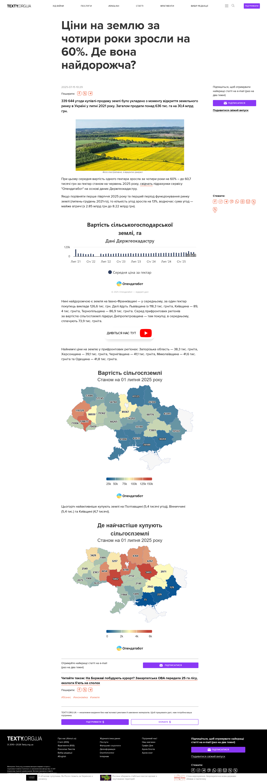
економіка (81, 697)
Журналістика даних (110, 738)
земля (96, 697)
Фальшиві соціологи (110, 745)
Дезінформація (107, 749)
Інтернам (104, 756)
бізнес (67, 697)
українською (27, 771)
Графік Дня (147, 745)
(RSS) (66, 742)
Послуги (104, 742)
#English (62, 756)
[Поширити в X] (85, 93)
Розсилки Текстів (66, 749)
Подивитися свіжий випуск (231, 110)
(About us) (71, 738)
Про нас (62, 738)
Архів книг (147, 752)
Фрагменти (63, 745)
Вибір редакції (65, 752)
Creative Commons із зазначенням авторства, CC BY (35, 769)
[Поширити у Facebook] (79, 93)
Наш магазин (148, 742)
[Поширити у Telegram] (90, 93)
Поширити (68, 93)
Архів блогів (148, 749)
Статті (60, 742)
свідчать (146, 184)
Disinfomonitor (107, 752)
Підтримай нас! (149, 738)
